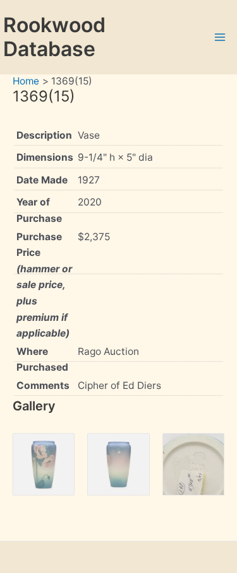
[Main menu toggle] (220, 36)
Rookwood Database (54, 37)
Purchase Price (44, 285)
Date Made (42, 180)
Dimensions (44, 157)
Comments (43, 385)
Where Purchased (42, 359)
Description (44, 135)
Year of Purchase (39, 210)
